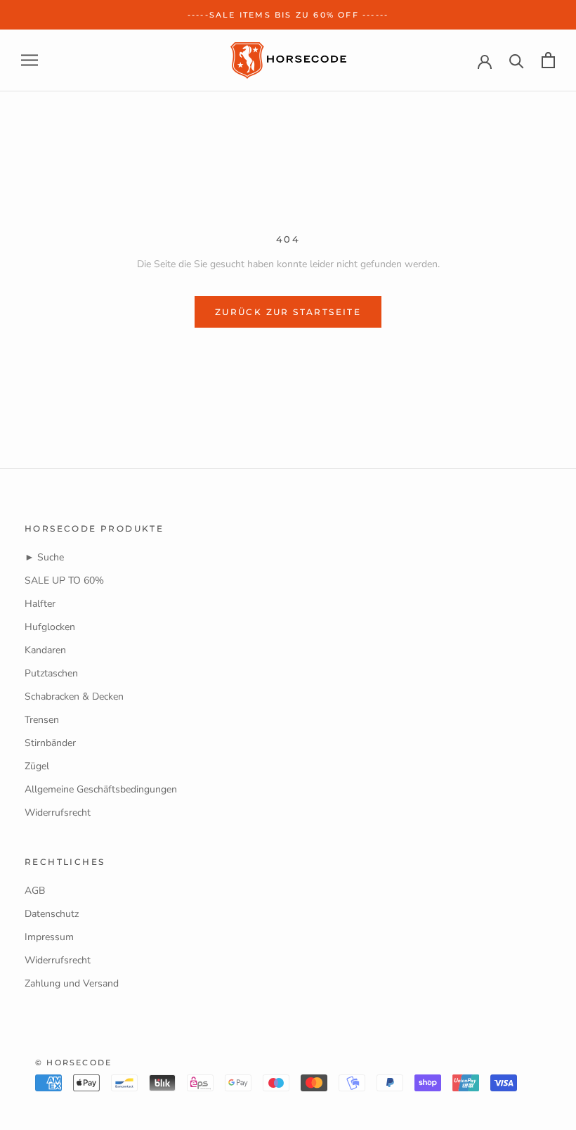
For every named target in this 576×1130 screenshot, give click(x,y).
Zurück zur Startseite (288, 312)
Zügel (37, 766)
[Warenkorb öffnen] (548, 60)
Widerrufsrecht (58, 812)
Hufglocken (50, 627)
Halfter (40, 603)
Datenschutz (52, 913)
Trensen (42, 719)
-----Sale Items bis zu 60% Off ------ (288, 15)
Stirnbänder (50, 743)
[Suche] (516, 60)
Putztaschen (51, 673)
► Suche (44, 557)
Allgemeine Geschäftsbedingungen (101, 789)
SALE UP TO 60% (64, 580)
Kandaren (45, 650)
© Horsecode (73, 1062)
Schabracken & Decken (74, 696)
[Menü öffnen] (29, 60)
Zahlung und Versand (72, 983)
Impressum (49, 937)
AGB (35, 890)
